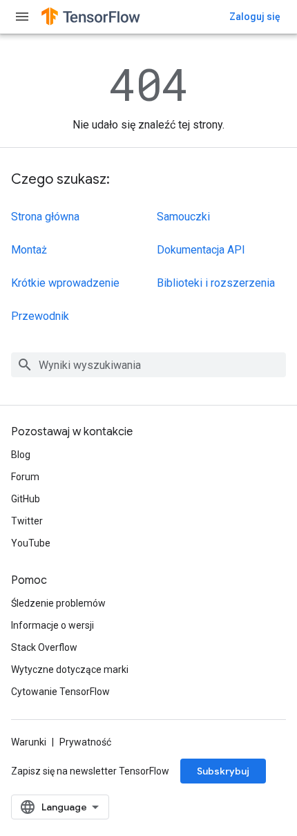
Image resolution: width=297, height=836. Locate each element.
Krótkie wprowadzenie (65, 282)
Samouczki (183, 216)
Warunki (28, 742)
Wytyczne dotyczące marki (69, 669)
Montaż (29, 249)
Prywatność (85, 742)
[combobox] (148, 364)
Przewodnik (40, 316)
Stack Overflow (44, 647)
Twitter (27, 520)
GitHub (25, 498)
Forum (25, 476)
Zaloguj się (254, 16)
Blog (20, 454)
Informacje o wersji (52, 625)
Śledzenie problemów (58, 603)
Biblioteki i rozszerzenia (216, 282)
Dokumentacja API (201, 249)
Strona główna (45, 216)
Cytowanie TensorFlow (60, 691)
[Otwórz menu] (22, 16)
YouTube (30, 543)
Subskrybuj (223, 771)
